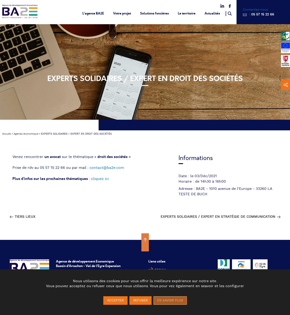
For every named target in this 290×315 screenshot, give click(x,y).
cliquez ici (100, 179)
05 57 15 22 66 (262, 14)
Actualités (212, 13)
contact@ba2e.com (106, 167)
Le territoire (187, 13)
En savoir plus (170, 300)
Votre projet (122, 13)
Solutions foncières (154, 13)
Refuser (140, 300)
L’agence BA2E (93, 13)
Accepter (115, 300)
